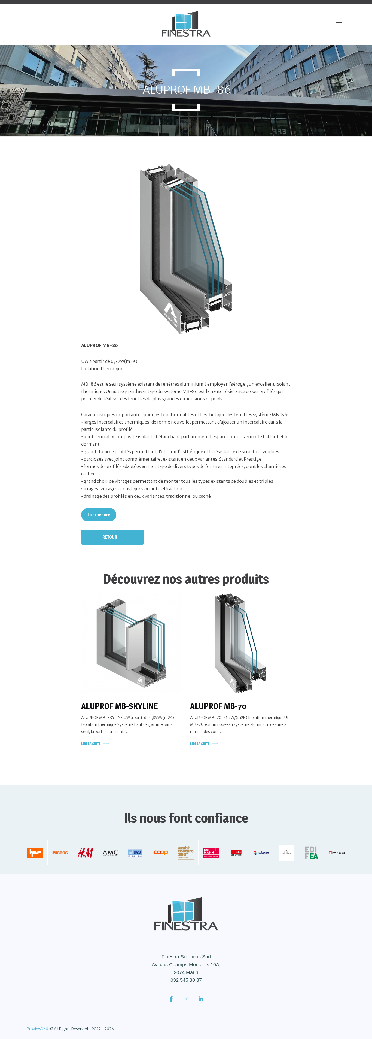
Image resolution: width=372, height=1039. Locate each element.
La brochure (98, 514)
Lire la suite (90, 744)
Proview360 (37, 1028)
